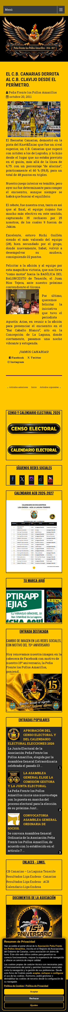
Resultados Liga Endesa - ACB (27, 882)
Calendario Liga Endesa (23, 887)
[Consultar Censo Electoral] (34, 429)
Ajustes (34, 1005)
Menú (9, 9)
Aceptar (34, 992)
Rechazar (34, 998)
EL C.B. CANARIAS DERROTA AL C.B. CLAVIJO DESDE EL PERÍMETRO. (32, 79)
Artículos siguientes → (50, 387)
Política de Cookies (14, 986)
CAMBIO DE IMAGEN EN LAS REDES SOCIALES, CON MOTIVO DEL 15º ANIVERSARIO (33, 642)
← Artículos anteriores (17, 387)
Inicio (34, 387)
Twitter (35, 357)
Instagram (17, 362)
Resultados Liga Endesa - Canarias (31, 876)
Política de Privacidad (37, 986)
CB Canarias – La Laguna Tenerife (31, 871)
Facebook (17, 357)
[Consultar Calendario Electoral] (34, 450)
